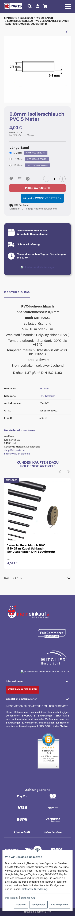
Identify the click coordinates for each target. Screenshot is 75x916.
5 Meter (29, 152)
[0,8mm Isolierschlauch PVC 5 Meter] (37, 69)
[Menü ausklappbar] (68, 6)
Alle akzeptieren (59, 904)
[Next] (68, 472)
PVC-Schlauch (47, 395)
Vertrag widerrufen (22, 689)
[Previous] (59, 472)
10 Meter (30, 159)
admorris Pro (43, 911)
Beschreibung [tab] (17, 292)
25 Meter (30, 165)
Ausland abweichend (45, 208)
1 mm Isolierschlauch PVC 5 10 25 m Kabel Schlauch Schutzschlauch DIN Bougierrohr (31, 548)
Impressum (11, 897)
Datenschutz (28, 897)
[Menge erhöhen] (62, 179)
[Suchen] (30, 6)
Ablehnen (21, 904)
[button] (37, 578)
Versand (30, 135)
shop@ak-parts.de (14, 450)
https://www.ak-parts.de (17, 453)
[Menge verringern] (46, 179)
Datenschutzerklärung (34, 888)
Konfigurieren (38, 904)
